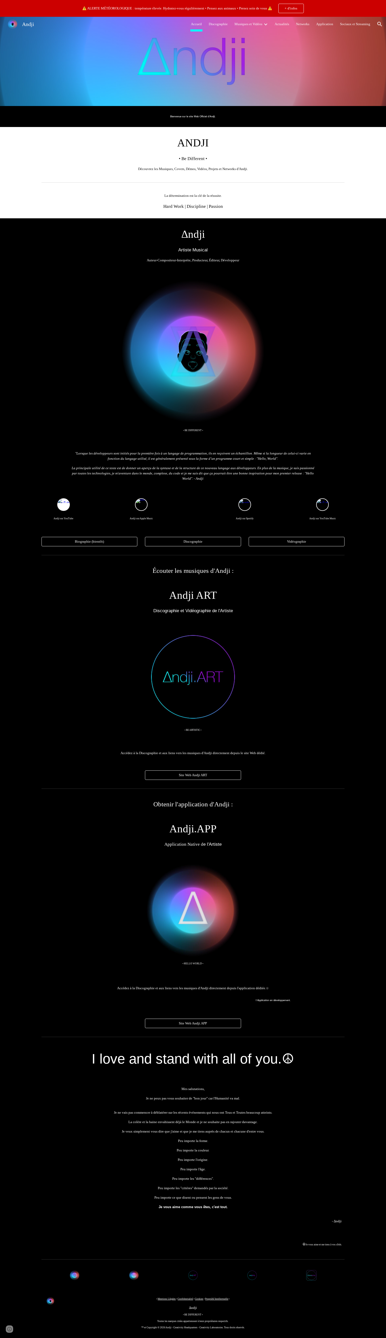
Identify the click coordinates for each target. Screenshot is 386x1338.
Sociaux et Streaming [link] (355, 24)
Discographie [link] (218, 24)
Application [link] (324, 24)
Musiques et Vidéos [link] (248, 24)
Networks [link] (302, 24)
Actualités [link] (282, 24)
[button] (379, 24)
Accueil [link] (196, 24)
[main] (193, 116)
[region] (193, 8)
